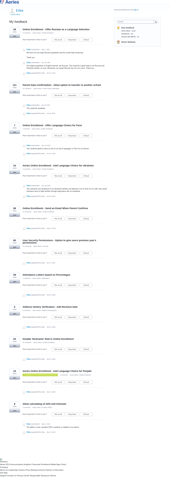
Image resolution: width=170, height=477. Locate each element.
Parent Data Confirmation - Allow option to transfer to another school (62, 85)
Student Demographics (49, 310)
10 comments (27, 246)
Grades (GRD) (47, 407)
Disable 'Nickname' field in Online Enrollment (48, 339)
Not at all (59, 40)
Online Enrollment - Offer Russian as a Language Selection (56, 29)
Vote (14, 36)
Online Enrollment (48, 33)
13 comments (27, 88)
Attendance (45, 278)
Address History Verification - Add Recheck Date (50, 307)
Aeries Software (128, 42)
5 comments (27, 33)
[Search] (156, 21)
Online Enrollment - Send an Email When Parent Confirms (55, 208)
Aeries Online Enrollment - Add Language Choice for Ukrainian (58, 165)
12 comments (27, 212)
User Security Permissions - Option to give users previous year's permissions (59, 241)
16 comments (27, 342)
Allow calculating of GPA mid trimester (44, 404)
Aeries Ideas (37, 33)
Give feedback (127, 28)
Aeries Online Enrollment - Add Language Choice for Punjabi (57, 371)
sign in (136, 10)
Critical (87, 40)
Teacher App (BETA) (128, 37)
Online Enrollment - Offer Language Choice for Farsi (52, 125)
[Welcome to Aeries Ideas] (85, 2)
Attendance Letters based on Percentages (46, 275)
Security (45, 246)
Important (73, 40)
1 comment (26, 129)
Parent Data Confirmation (51, 88)
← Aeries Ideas (14, 14)
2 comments (27, 169)
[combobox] (136, 22)
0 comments (27, 310)
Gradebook (125, 34)
